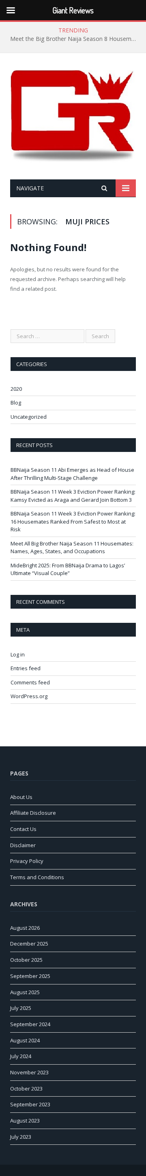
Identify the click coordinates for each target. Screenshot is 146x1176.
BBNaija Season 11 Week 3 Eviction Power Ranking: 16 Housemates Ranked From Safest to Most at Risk (73, 521)
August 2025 (25, 992)
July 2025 (20, 1008)
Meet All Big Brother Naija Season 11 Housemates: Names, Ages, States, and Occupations (72, 547)
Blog (16, 402)
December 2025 (29, 943)
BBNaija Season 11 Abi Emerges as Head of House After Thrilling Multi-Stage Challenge (72, 473)
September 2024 (30, 1024)
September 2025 (30, 976)
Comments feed (30, 682)
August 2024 (25, 1040)
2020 (16, 388)
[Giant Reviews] (73, 117)
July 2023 (20, 1136)
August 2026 (25, 927)
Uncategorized (29, 416)
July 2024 (20, 1056)
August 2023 (25, 1120)
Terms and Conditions (37, 877)
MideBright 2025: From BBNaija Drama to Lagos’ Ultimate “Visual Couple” (68, 569)
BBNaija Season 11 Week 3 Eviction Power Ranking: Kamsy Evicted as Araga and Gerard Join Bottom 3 (73, 495)
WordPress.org (29, 696)
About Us (21, 797)
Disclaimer (23, 845)
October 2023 (26, 1088)
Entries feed (26, 668)
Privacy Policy (26, 861)
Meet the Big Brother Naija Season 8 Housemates (75, 39)
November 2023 (29, 1072)
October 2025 (26, 959)
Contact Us (23, 829)
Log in (18, 654)
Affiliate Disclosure (33, 812)
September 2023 (30, 1104)
